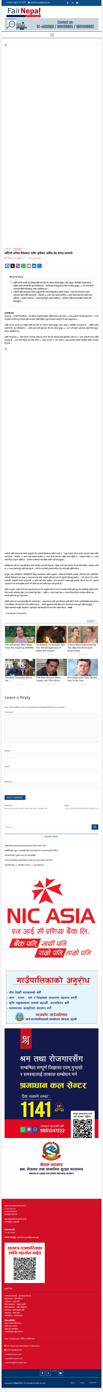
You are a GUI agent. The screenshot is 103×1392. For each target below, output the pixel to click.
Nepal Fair (18, 1383)
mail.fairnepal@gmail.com (40, 2)
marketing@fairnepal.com (16, 1362)
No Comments (35, 258)
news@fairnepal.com (13, 1358)
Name (8, 750)
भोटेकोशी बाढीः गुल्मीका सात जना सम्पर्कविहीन (20, 855)
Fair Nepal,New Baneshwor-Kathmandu (23, 1346)
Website (8, 781)
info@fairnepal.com (13, 1354)
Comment (9, 712)
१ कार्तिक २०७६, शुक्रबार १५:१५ (16, 258)
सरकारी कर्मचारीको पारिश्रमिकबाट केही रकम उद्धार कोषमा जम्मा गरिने (29, 860)
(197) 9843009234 (14, 1350)
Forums (82, 1383)
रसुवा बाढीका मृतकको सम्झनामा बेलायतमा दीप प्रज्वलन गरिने (25, 845)
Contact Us (92, 1382)
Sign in (72, 1383)
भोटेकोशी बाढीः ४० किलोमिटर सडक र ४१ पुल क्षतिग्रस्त (24, 865)
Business (8, 248)
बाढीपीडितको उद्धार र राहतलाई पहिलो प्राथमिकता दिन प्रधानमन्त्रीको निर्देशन (31, 850)
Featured (17, 248)
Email (8, 766)
